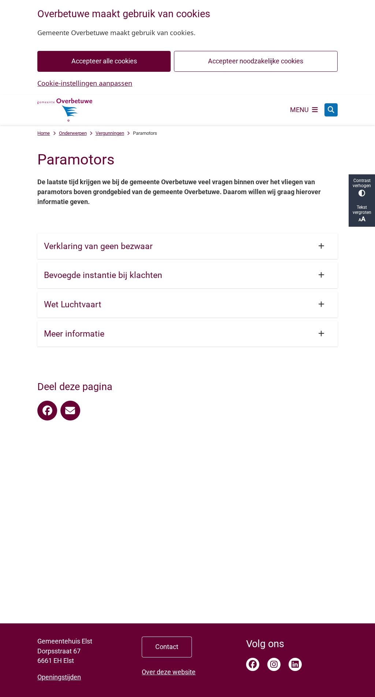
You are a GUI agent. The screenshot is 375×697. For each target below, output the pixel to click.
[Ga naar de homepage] (64, 110)
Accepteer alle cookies (104, 61)
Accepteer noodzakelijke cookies (255, 61)
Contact (166, 646)
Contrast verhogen (362, 183)
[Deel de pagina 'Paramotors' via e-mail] (70, 410)
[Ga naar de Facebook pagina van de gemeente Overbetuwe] (252, 664)
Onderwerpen (73, 133)
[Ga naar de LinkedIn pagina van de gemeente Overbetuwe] (295, 664)
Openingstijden (59, 677)
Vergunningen (110, 133)
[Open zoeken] (331, 109)
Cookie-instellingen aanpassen (84, 83)
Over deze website (169, 672)
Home (43, 133)
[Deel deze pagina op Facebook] (47, 410)
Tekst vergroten (362, 210)
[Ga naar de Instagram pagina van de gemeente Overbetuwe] (274, 664)
